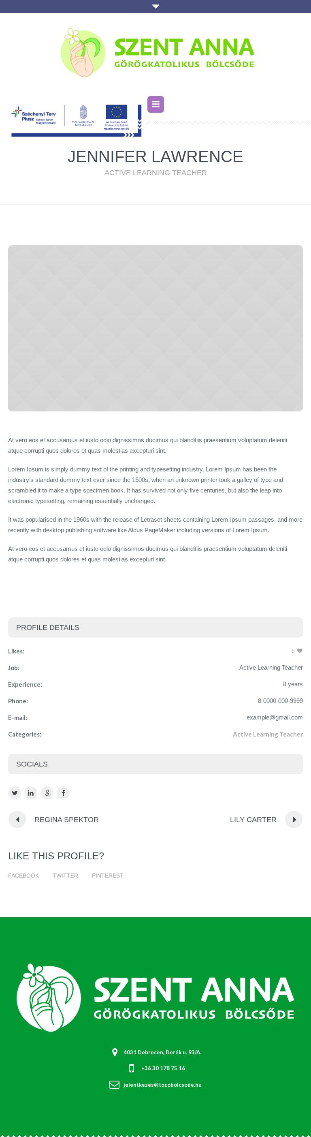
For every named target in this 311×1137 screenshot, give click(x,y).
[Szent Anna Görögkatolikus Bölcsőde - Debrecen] (155, 55)
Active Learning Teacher (268, 734)
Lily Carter (253, 820)
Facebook (23, 875)
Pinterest (108, 875)
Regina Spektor (66, 820)
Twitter (65, 875)
